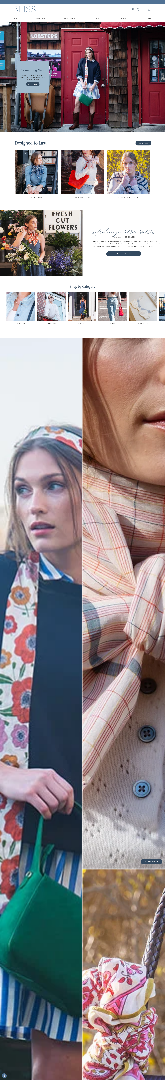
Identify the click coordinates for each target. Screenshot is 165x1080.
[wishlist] (144, 9)
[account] (139, 9)
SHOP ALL (143, 143)
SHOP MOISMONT (151, 862)
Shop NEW (33, 84)
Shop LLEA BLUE (124, 254)
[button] (133, 9)
